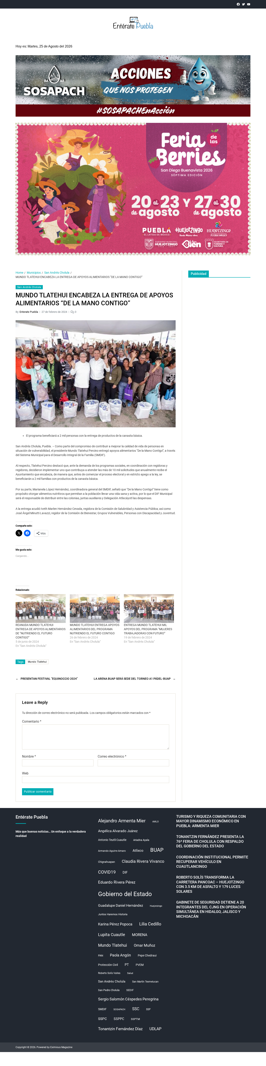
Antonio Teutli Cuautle (112, 840)
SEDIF (130, 990)
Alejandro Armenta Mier (121, 820)
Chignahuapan (106, 861)
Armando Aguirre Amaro (112, 850)
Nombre (29, 756)
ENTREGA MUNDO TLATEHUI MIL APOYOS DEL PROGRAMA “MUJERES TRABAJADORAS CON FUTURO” (148, 629)
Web (25, 773)
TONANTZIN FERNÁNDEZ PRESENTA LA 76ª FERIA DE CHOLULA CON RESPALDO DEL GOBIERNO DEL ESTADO (210, 841)
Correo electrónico (112, 756)
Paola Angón (120, 955)
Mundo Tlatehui (37, 661)
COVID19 (107, 872)
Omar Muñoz (144, 945)
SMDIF (102, 1009)
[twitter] (243, 4)
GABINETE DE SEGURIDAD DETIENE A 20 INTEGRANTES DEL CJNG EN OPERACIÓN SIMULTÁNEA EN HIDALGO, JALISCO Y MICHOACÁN (211, 909)
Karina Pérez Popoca (115, 924)
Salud (130, 973)
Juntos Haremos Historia (112, 914)
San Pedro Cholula (108, 990)
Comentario (31, 721)
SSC (135, 1008)
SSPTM (135, 1019)
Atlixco (138, 850)
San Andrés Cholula (29, 287)
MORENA (139, 935)
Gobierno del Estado (125, 894)
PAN (100, 955)
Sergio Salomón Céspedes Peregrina (128, 999)
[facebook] (238, 4)
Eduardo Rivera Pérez (116, 882)
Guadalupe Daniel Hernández (120, 905)
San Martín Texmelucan (145, 981)
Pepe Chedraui (147, 955)
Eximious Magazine (61, 1047)
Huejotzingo (156, 906)
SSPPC (119, 1019)
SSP (148, 1009)
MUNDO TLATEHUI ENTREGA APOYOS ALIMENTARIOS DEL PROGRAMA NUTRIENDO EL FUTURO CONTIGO (94, 629)
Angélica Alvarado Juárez (118, 831)
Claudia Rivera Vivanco (143, 861)
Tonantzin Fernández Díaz (120, 1028)
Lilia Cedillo (150, 923)
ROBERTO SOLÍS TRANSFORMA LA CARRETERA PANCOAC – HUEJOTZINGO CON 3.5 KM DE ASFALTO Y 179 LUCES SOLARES (210, 884)
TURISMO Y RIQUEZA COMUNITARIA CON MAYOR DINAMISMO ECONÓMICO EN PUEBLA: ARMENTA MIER (211, 821)
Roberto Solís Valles (109, 973)
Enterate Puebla (29, 311)
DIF (125, 872)
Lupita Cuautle (111, 934)
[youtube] (248, 4)
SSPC (102, 1019)
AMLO (155, 821)
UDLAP (155, 1028)
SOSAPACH (119, 1009)
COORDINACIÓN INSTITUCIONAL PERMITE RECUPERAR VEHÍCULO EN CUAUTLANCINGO (212, 862)
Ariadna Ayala (141, 840)
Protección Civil (108, 964)
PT (127, 965)
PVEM (140, 964)
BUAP (157, 850)
